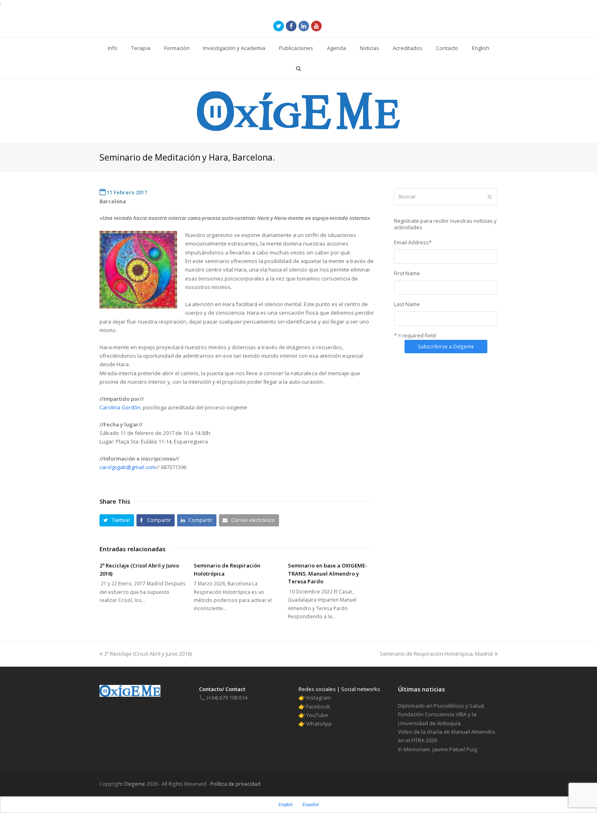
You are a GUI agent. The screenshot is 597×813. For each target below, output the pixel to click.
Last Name (407, 304)
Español (310, 804)
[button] (117, 520)
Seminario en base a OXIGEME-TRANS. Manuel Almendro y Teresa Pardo (327, 573)
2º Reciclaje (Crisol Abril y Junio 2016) (148, 653)
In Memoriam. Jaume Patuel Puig (437, 749)
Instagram (318, 697)
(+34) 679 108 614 (223, 697)
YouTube (317, 715)
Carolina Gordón (120, 407)
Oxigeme (134, 783)
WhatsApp (319, 723)
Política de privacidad (234, 783)
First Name (407, 273)
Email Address (413, 242)
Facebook (318, 706)
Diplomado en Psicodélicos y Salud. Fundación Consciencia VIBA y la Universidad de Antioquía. (441, 714)
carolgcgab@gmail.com (128, 467)
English (286, 804)
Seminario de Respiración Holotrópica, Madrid (436, 653)
